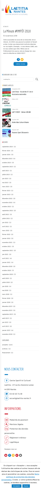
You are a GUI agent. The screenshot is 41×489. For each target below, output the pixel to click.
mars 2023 (5, 186)
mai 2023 (5, 182)
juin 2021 (5, 254)
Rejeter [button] (26, 486)
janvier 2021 (6, 262)
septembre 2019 (7, 314)
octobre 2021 (6, 246)
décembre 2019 (7, 306)
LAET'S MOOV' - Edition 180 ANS (21, 112)
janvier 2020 (6, 302)
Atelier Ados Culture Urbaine (20, 122)
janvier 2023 (6, 194)
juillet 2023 (6, 174)
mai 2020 (5, 290)
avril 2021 (5, 258)
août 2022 (5, 214)
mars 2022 (5, 230)
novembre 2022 (7, 202)
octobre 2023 (6, 162)
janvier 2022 (6, 238)
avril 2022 (5, 226)
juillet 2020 (6, 282)
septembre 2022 (7, 210)
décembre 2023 (7, 158)
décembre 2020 (7, 266)
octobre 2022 (6, 206)
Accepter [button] (16, 486)
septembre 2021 (7, 250)
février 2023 (6, 190)
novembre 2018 (7, 334)
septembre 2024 (7, 146)
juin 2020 (5, 286)
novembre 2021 (7, 242)
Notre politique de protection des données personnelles (20, 477)
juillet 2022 (6, 218)
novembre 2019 (7, 310)
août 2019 (5, 318)
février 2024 (6, 150)
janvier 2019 (6, 330)
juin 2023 (5, 178)
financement (6, 352)
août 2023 (5, 170)
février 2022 (6, 234)
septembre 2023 (7, 166)
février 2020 (6, 298)
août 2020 (5, 278)
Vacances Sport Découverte (20, 132)
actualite (5, 26)
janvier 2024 (6, 154)
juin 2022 (5, 222)
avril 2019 (5, 326)
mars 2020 (5, 294)
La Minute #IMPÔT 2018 (17, 31)
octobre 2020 (6, 270)
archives (5, 349)
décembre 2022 (7, 198)
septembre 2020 (7, 274)
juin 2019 (5, 322)
